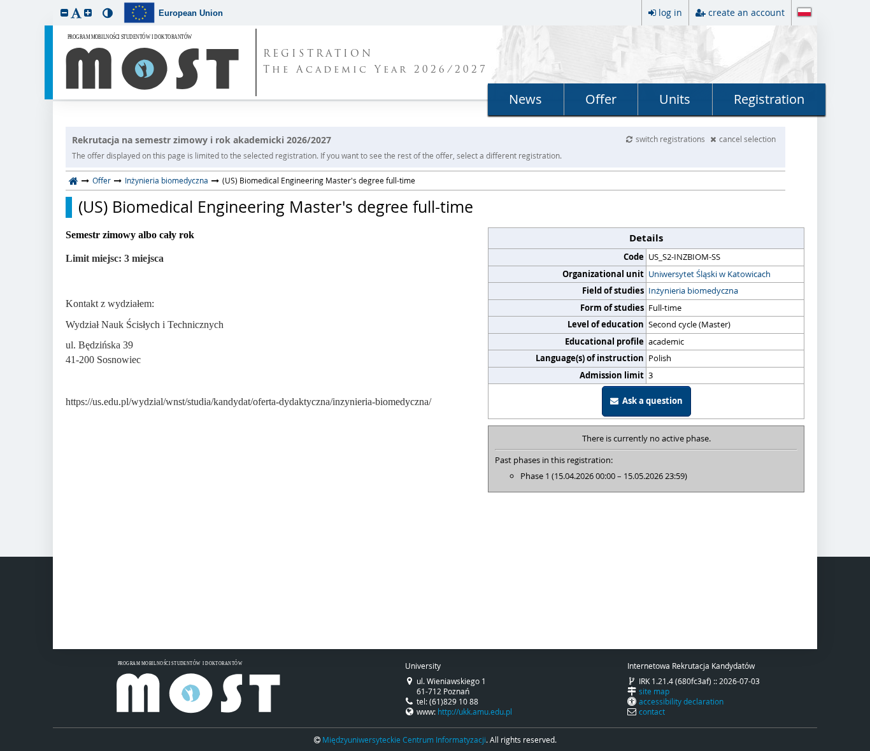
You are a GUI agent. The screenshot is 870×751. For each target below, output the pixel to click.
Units (674, 99)
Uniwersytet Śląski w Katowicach (709, 274)
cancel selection (747, 139)
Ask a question (650, 400)
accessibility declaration (681, 701)
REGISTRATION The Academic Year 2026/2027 (375, 62)
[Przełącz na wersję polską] (804, 13)
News (525, 99)
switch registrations (671, 139)
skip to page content (3, 3)
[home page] (73, 180)
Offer (601, 99)
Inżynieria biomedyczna (166, 180)
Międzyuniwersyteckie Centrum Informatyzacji (404, 739)
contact (652, 711)
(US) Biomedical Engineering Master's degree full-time (275, 207)
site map (654, 691)
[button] (64, 12)
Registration (769, 99)
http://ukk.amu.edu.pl (475, 711)
